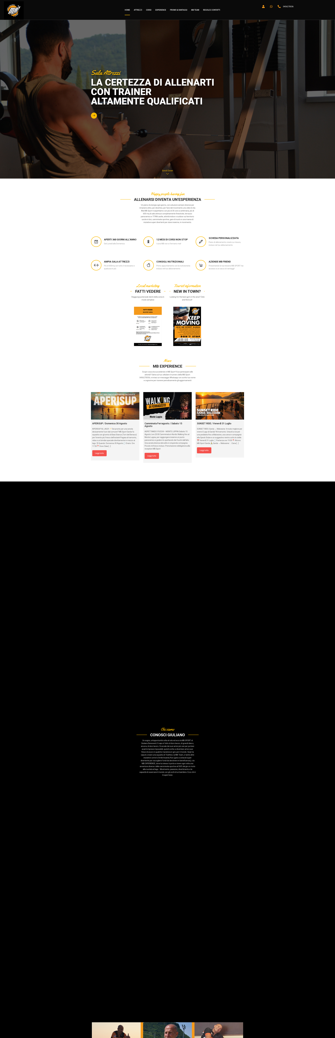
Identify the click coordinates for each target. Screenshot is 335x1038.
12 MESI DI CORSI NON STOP (172, 239)
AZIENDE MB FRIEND (220, 261)
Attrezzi (138, 10)
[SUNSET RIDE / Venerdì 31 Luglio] (220, 406)
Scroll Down (167, 170)
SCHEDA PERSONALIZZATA (224, 238)
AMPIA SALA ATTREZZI (117, 261)
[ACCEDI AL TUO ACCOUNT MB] (263, 6)
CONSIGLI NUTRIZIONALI (170, 261)
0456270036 (288, 6)
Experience (160, 10)
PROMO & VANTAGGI (178, 10)
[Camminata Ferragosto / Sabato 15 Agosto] (167, 406)
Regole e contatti (211, 10)
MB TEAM (195, 10)
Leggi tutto (99, 453)
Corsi (148, 10)
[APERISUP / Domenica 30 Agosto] (115, 406)
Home (127, 10)
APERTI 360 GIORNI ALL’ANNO (120, 239)
